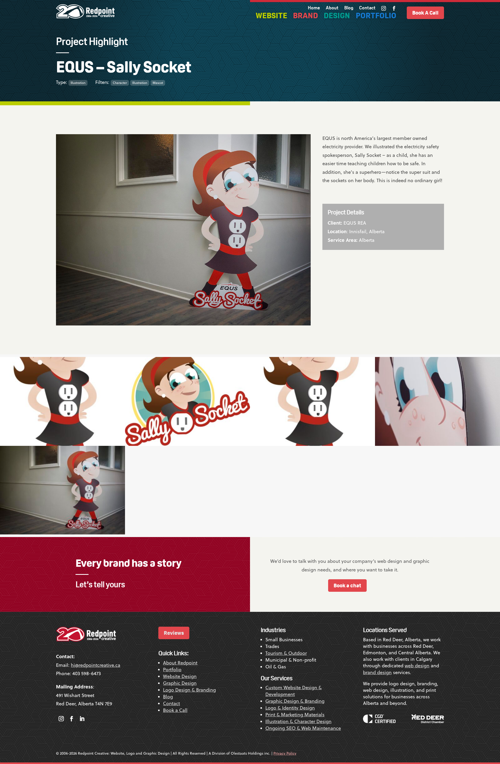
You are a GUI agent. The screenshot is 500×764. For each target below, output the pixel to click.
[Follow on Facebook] (71, 718)
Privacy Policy (284, 753)
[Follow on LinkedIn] (82, 718)
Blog (348, 8)
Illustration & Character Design (298, 721)
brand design (377, 672)
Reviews (174, 633)
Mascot (158, 83)
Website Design (180, 676)
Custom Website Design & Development (293, 691)
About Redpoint (180, 663)
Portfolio (376, 17)
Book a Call (175, 710)
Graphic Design (180, 683)
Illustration (78, 83)
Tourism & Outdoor (286, 653)
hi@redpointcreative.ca (95, 665)
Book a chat (347, 585)
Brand (305, 17)
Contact (367, 8)
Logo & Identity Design (290, 708)
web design (417, 665)
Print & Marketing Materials (294, 714)
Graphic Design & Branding (294, 701)
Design (337, 17)
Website (271, 17)
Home (314, 8)
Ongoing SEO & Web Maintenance (303, 728)
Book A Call (425, 13)
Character (120, 83)
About (332, 8)
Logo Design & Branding (189, 690)
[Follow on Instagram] (61, 718)
